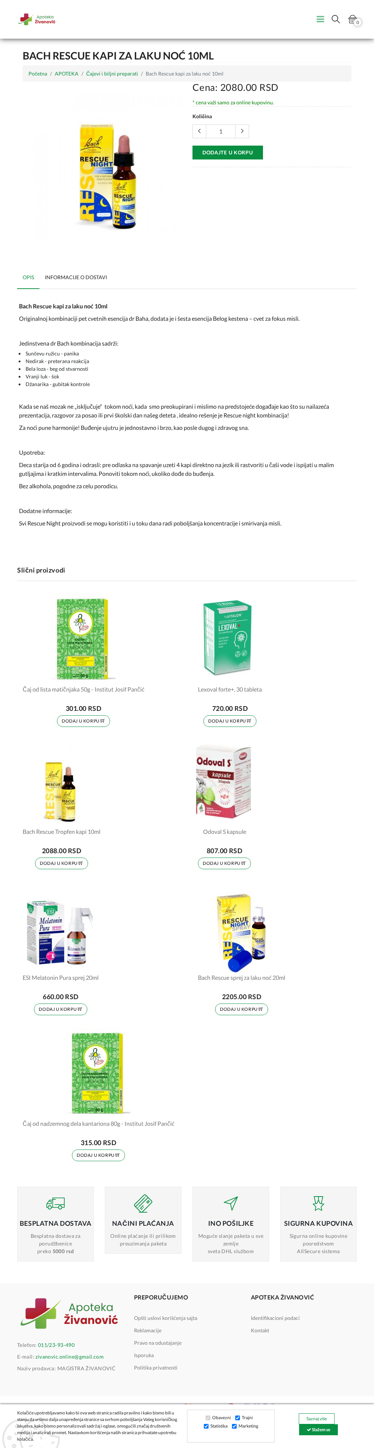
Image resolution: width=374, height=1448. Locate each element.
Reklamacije (147, 1330)
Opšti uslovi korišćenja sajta (165, 1318)
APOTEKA (67, 73)
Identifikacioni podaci (275, 1318)
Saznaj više (316, 1418)
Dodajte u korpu (227, 152)
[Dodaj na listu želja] (134, 674)
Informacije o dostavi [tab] (76, 277)
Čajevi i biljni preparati (112, 73)
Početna (37, 73)
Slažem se (320, 1429)
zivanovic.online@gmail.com (69, 1356)
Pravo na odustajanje (158, 1343)
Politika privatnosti (156, 1367)
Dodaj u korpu (81, 721)
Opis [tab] (28, 277)
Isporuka (144, 1355)
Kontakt (260, 1330)
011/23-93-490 (56, 1345)
